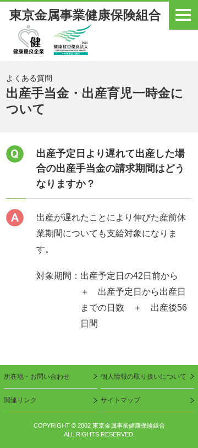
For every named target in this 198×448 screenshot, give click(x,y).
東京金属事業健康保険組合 (85, 15)
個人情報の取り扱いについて (143, 376)
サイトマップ (120, 400)
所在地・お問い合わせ (37, 376)
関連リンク (20, 400)
